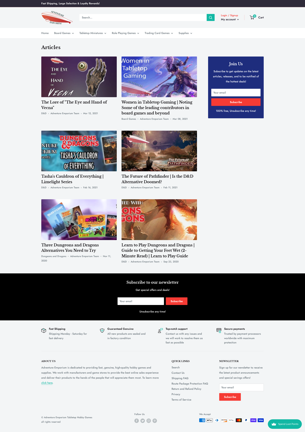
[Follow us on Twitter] (142, 420)
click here (46, 383)
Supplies (184, 33)
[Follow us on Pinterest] (154, 420)
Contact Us (178, 373)
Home (45, 33)
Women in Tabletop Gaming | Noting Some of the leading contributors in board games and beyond (157, 107)
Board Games (62, 33)
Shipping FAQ (180, 378)
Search (176, 367)
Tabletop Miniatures (91, 33)
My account (228, 19)
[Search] (211, 17)
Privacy (176, 394)
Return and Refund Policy (186, 389)
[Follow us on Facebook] (136, 420)
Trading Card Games (157, 33)
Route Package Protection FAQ (190, 383)
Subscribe (236, 102)
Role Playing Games (124, 33)
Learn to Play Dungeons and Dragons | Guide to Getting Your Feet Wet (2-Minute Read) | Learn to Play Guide (158, 250)
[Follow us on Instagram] (148, 420)
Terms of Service (181, 400)
